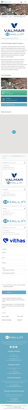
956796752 (16, 398)
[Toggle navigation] (25, 2)
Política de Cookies (20, 408)
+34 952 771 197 (7, 211)
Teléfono (4, 262)
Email (3, 257)
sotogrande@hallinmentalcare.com (9, 193)
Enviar (9, 292)
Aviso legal (6, 408)
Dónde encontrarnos (10, 104)
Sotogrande (5, 189)
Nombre (4, 252)
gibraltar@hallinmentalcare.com (9, 167)
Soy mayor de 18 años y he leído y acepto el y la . (14, 285)
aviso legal (23, 284)
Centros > (10, 16)
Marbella (4, 208)
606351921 (15, 399)
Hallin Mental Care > (4, 16)
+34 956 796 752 (7, 192)
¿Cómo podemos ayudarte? (8, 273)
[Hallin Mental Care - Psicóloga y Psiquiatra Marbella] (6, 2)
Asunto (3, 267)
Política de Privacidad (12, 408)
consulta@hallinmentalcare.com (9, 213)
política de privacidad (8, 286)
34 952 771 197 (16, 358)
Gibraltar (9, 162)
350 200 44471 (16, 372)
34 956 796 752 (16, 385)
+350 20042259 (6, 230)
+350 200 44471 (6, 165)
